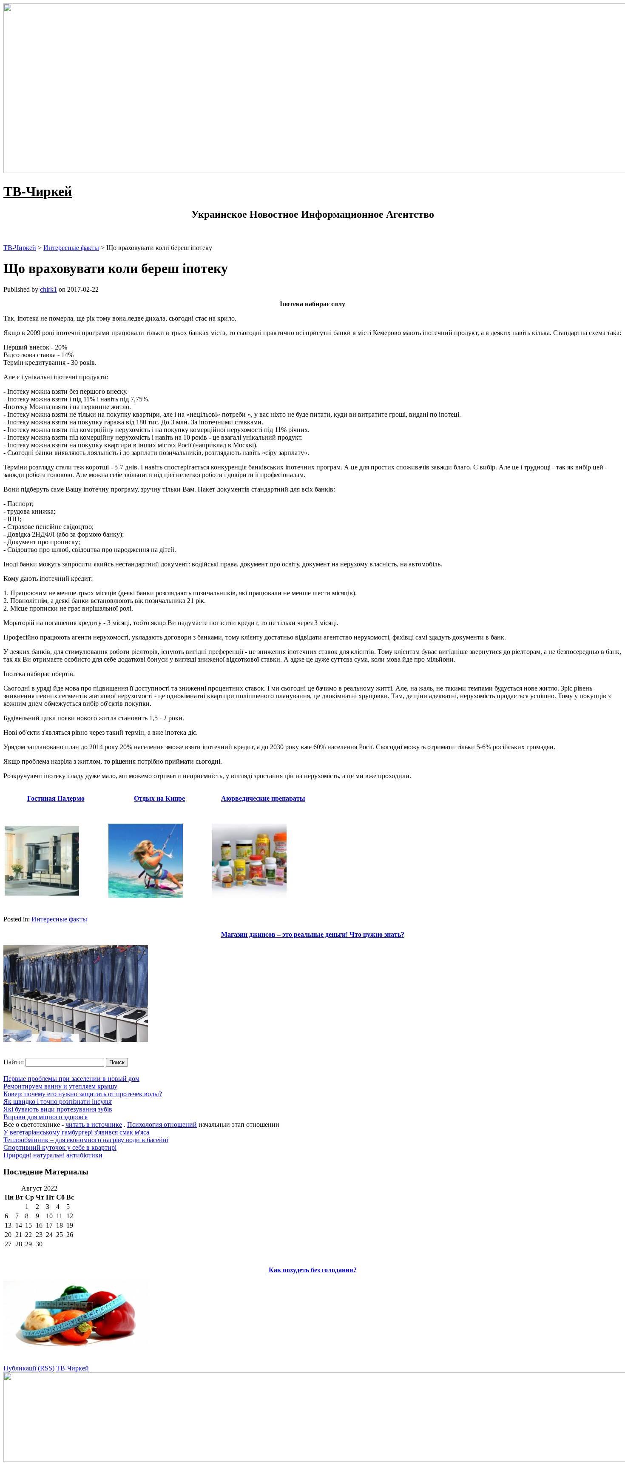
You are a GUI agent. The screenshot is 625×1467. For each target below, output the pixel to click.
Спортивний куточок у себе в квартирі (59, 1147)
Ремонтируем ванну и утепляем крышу (60, 1086)
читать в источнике (93, 1124)
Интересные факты (59, 919)
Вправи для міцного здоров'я (45, 1116)
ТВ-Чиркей (37, 191)
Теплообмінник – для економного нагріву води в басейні (85, 1139)
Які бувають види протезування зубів (57, 1109)
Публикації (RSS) (28, 1368)
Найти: (13, 1062)
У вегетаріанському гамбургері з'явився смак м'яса (76, 1132)
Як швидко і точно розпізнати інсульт (57, 1101)
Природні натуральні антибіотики (52, 1155)
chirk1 (48, 289)
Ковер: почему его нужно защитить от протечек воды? (82, 1093)
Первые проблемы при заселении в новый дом (71, 1078)
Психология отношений (162, 1124)
